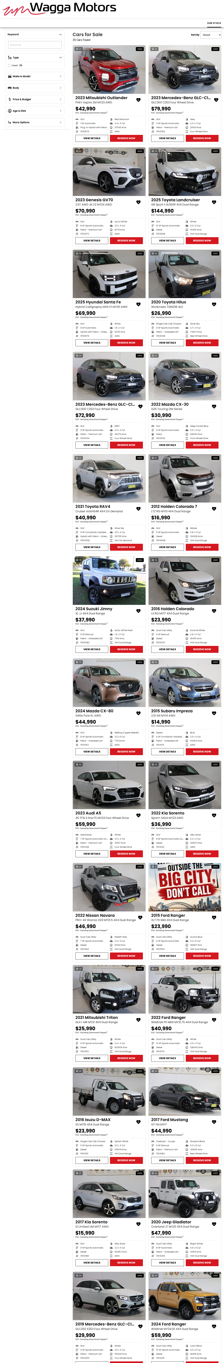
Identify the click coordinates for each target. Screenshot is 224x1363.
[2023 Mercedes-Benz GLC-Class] (185, 69)
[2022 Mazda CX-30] (185, 376)
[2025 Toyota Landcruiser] (185, 171)
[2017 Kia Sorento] (109, 1194)
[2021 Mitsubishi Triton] (109, 989)
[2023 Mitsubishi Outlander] (109, 69)
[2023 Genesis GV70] (109, 171)
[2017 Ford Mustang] (185, 1091)
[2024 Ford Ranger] (185, 1296)
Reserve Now (126, 138)
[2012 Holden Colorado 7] (185, 478)
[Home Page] (59, 9)
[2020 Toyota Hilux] (185, 274)
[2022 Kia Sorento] (185, 785)
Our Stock (214, 23)
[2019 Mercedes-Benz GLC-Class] (109, 1296)
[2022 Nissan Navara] (109, 887)
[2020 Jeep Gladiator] (185, 1194)
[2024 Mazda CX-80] (109, 682)
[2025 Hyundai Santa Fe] (109, 274)
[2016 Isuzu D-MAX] (109, 1091)
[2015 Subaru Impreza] (185, 682)
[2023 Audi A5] (109, 785)
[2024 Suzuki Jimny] (109, 580)
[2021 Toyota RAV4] (109, 478)
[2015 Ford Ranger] (185, 887)
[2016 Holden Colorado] (185, 580)
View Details (91, 138)
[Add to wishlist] (138, 100)
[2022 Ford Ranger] (185, 989)
